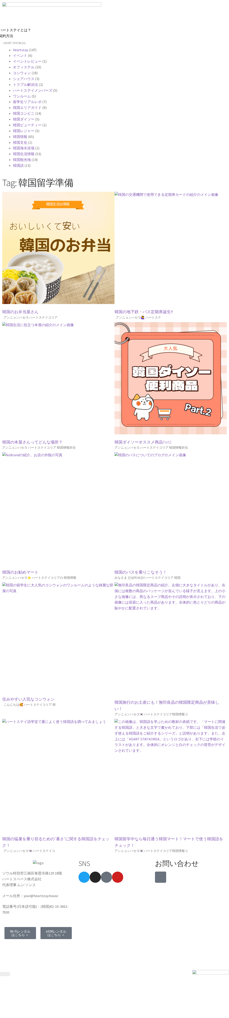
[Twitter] (84, 877)
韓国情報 (20, 136)
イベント (20, 55)
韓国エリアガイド (27, 107)
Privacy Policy (45, 946)
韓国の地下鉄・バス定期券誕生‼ (143, 311)
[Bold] (106, 877)
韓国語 (18, 165)
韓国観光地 (22, 159)
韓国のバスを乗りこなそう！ (140, 572)
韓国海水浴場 (23, 148)
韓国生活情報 (23, 154)
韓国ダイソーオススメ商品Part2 (143, 442)
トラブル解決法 (25, 84)
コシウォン (22, 73)
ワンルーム (22, 96)
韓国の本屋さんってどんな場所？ (32, 442)
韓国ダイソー (23, 119)
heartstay (20, 50)
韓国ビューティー (27, 125)
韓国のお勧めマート (20, 572)
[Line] (160, 877)
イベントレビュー (27, 61)
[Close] (5, 974)
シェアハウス (23, 78)
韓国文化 (20, 142)
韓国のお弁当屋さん (20, 311)
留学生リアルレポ (27, 101)
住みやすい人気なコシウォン (28, 699)
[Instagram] (95, 877)
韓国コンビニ (23, 113)
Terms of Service (17, 946)
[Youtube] (117, 877)
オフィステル (23, 67)
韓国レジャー (23, 131)
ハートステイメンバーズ (32, 90)
